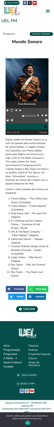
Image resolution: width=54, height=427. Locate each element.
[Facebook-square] (22, 391)
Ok (27, 423)
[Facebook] (25, 3)
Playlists (33, 346)
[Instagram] (27, 391)
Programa (9, 34)
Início (6, 346)
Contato (8, 366)
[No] (49, 419)
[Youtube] (35, 3)
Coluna (32, 358)
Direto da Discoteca (34, 364)
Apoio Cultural (12, 362)
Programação (11, 350)
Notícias (33, 350)
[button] (48, 11)
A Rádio (8, 358)
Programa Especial (39, 354)
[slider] (23, 116)
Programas (10, 354)
